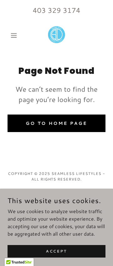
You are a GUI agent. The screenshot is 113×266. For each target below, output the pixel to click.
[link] (56, 35)
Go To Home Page (56, 123)
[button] (15, 35)
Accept (56, 251)
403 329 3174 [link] (56, 10)
